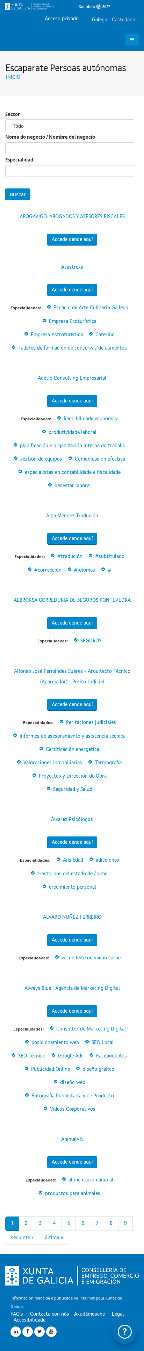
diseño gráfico (98, 1069)
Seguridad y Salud (72, 789)
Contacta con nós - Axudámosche (67, 1314)
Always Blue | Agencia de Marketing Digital (72, 988)
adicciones (107, 860)
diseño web (72, 1082)
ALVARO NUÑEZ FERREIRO (72, 917)
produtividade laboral (72, 432)
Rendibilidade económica (91, 418)
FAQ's (16, 1314)
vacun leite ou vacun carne (91, 958)
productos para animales (72, 1193)
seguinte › (22, 1237)
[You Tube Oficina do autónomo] (51, 1331)
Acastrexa (72, 267)
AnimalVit (72, 1139)
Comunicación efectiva (100, 459)
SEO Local (103, 1042)
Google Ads (71, 1056)
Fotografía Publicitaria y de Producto (72, 1096)
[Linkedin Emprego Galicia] (15, 1331)
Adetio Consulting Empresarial (72, 378)
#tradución (69, 556)
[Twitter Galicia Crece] (39, 1331)
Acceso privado (62, 18)
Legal (118, 1314)
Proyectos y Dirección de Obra (73, 776)
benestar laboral (73, 485)
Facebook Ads (111, 1056)
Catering (105, 334)
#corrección (48, 570)
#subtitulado (109, 556)
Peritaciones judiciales (91, 722)
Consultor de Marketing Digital (91, 1029)
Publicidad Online (50, 1069)
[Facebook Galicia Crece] (27, 1331)
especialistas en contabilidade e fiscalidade (73, 472)
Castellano (122, 20)
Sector (12, 114)
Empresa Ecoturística (72, 321)
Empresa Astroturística (57, 334)
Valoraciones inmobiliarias (52, 762)
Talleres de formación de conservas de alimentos (72, 348)
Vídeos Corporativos (72, 1109)
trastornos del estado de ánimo (72, 873)
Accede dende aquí (72, 239)
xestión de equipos (41, 459)
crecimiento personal (72, 887)
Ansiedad (73, 860)
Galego (99, 20)
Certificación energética (72, 749)
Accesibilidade (29, 1320)
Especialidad (19, 160)
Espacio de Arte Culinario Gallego (90, 307)
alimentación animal (91, 1180)
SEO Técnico (31, 1056)
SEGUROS (90, 641)
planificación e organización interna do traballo (72, 445)
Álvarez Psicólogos (72, 819)
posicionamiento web (55, 1042)
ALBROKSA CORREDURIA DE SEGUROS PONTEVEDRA (72, 600)
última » (54, 1237)
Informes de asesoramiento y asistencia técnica (72, 736)
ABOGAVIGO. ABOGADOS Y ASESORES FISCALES (72, 216)
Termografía (108, 762)
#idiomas (84, 570)
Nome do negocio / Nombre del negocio (50, 137)
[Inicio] (57, 6)
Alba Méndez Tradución (72, 515)
